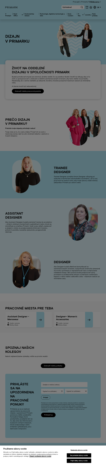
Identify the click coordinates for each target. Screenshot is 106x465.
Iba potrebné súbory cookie (79, 455)
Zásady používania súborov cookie (40, 456)
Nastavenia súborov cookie (79, 450)
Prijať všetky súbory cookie (79, 460)
